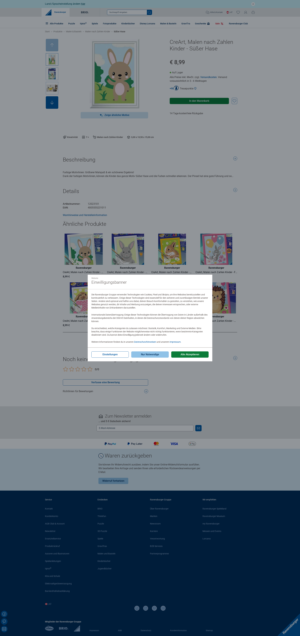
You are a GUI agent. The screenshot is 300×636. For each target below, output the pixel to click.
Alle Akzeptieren (190, 354)
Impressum (175, 342)
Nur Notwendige (150, 354)
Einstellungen (110, 354)
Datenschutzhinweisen (145, 342)
